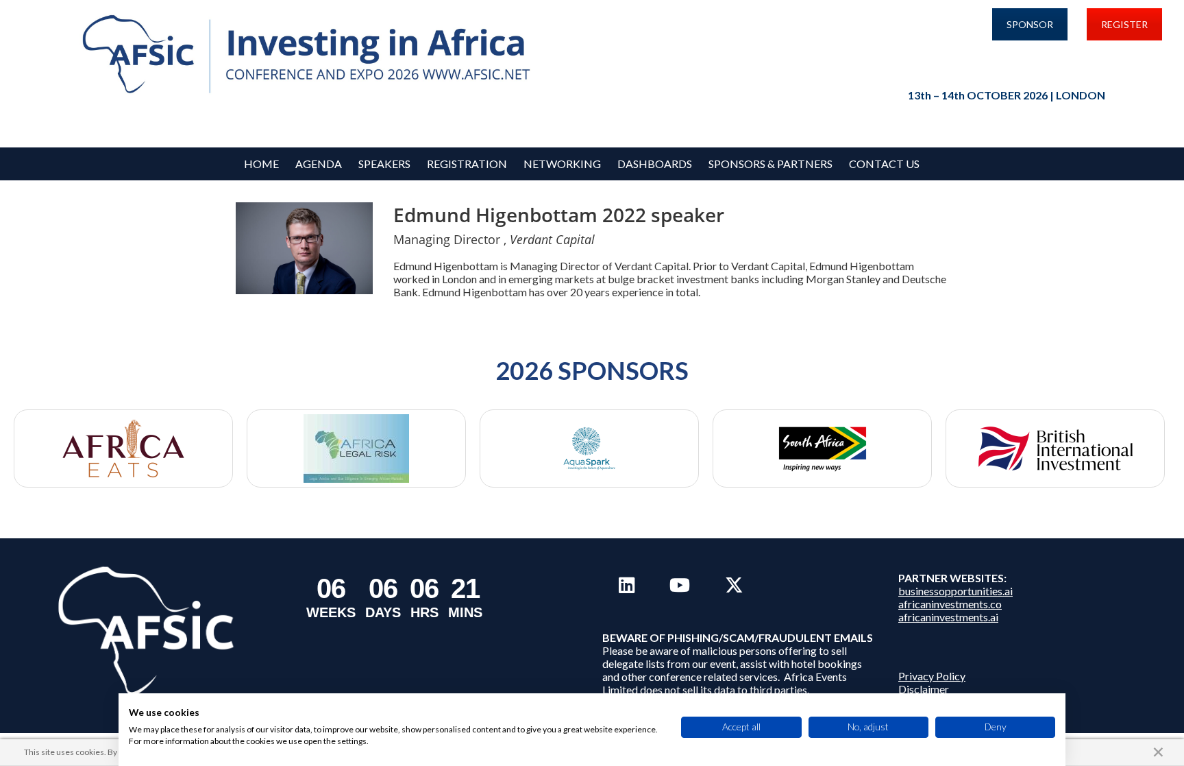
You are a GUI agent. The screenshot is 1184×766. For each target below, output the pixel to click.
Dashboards (654, 163)
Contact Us (884, 163)
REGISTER (1124, 24)
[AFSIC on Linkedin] (626, 585)
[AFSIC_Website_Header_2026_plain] (310, 55)
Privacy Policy (931, 675)
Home (261, 163)
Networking (562, 163)
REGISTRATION (467, 163)
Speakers (384, 163)
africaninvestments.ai (948, 616)
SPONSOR (1030, 24)
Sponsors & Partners (770, 163)
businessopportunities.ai (955, 590)
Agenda (318, 163)
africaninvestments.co (950, 603)
